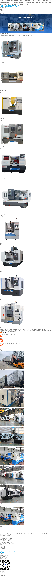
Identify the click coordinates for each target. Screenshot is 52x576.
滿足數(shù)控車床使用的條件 (7, 535)
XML (15, 573)
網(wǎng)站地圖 (12, 573)
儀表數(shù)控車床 (11, 35)
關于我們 (1, 9)
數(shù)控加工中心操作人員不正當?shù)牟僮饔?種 (9, 543)
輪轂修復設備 (20, 35)
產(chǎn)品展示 (2, 10)
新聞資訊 (1, 11)
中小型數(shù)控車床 (6, 35)
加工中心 (23, 35)
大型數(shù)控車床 (16, 35)
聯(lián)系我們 (2, 550)
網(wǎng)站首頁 (2, 8)
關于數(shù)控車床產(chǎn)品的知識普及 (8, 538)
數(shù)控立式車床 (29, 35)
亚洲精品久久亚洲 (2, 575)
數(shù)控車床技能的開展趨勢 (7, 539)
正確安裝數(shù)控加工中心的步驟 (7, 542)
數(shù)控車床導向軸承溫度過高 (7, 536)
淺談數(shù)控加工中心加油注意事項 (7, 540)
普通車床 (26, 35)
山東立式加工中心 (2, 571)
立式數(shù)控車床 (2, 572)
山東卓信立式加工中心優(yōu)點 (7, 534)
